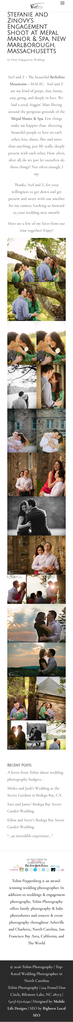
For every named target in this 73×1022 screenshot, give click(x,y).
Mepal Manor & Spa (27, 118)
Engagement (26, 59)
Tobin (14, 59)
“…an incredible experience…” (30, 835)
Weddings (39, 59)
